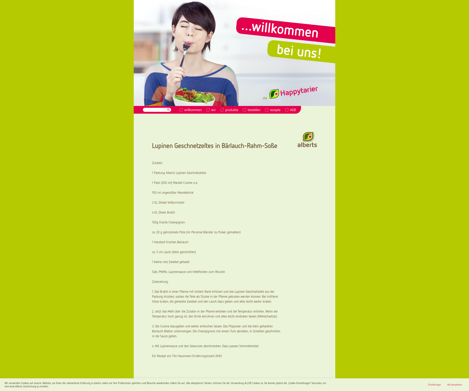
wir (213, 109)
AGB (293, 109)
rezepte (275, 109)
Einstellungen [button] (434, 384)
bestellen (254, 109)
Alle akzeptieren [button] (454, 384)
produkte (231, 109)
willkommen (193, 109)
